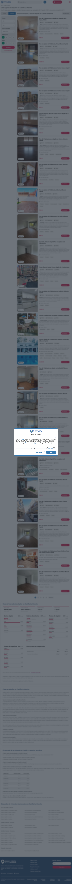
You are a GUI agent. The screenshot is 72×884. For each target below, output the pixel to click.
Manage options (39, 452)
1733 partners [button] (22, 439)
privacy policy (50, 448)
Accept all (51, 452)
